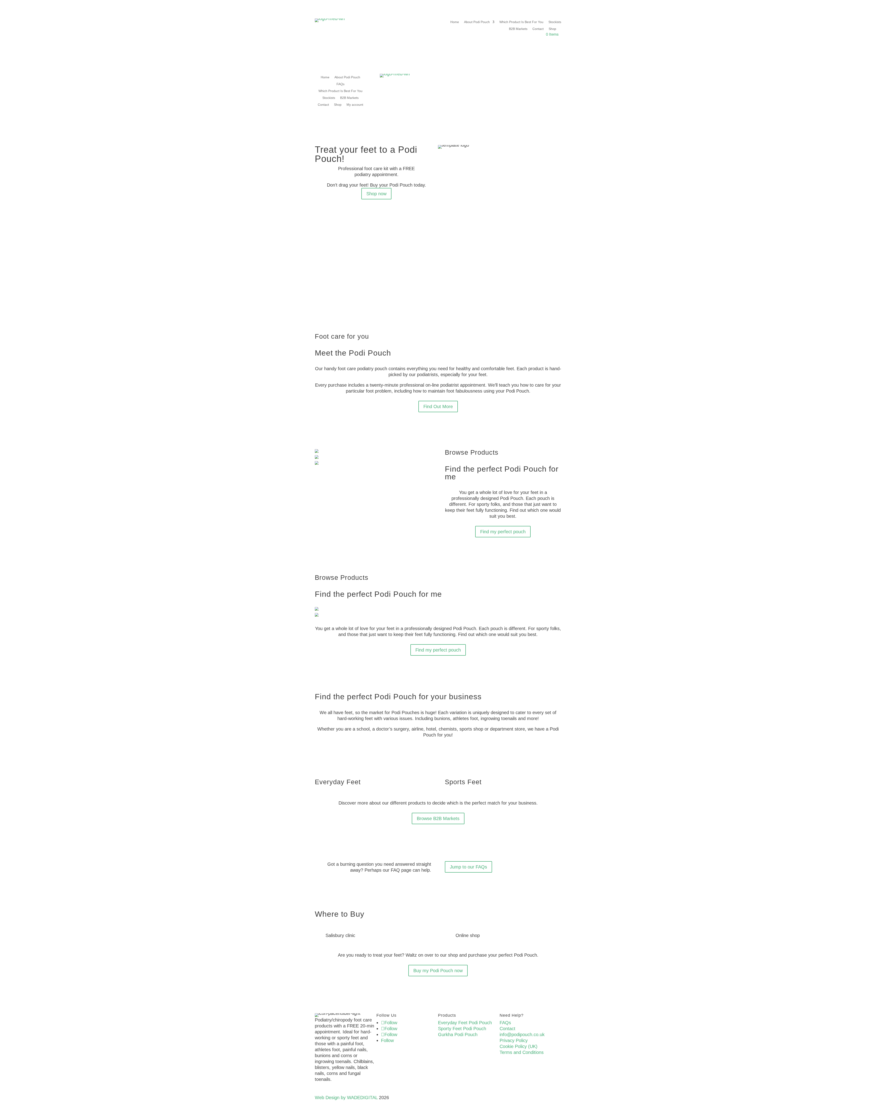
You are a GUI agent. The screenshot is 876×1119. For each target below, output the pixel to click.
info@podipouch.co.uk (522, 1034)
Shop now (376, 193)
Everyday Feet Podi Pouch (465, 1022)
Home (454, 22)
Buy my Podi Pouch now (438, 970)
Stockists (554, 22)
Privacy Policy (514, 1040)
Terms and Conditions (522, 1052)
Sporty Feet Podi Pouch (462, 1028)
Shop (552, 29)
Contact (538, 29)
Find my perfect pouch (503, 531)
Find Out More (438, 406)
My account (355, 104)
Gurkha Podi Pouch (457, 1034)
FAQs (340, 84)
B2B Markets (518, 29)
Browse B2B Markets (438, 818)
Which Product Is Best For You (521, 22)
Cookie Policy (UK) (518, 1046)
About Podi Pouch (477, 22)
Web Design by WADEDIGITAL (346, 1097)
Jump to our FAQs (468, 866)
